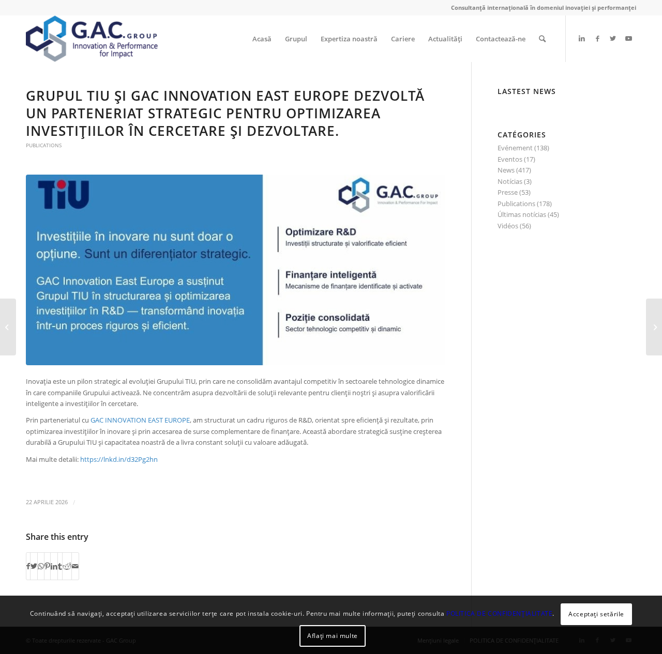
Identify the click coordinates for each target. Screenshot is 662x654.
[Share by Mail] (75, 566)
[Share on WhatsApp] (41, 566)
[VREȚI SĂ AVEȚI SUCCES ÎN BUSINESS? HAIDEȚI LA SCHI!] (8, 327)
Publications (44, 145)
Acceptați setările (596, 613)
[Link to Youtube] (628, 38)
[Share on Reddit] (67, 566)
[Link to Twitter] (613, 38)
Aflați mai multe (332, 635)
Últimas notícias (522, 214)
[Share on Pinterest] (47, 566)
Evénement (515, 147)
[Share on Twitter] (34, 566)
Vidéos (508, 225)
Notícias (510, 181)
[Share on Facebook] (28, 566)
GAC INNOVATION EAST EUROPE (140, 420)
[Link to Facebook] (597, 38)
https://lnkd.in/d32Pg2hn (119, 459)
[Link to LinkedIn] (582, 38)
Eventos (510, 159)
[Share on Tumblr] (60, 566)
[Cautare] (542, 38)
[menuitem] (262, 38)
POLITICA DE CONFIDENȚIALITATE (499, 613)
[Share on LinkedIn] (54, 566)
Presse (508, 192)
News (506, 170)
